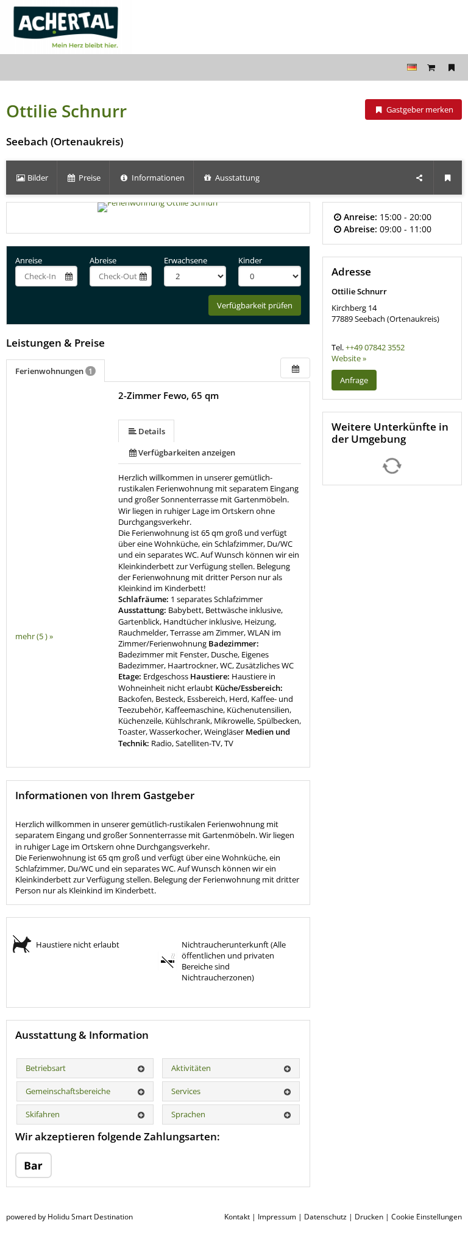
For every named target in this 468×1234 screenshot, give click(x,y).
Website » (349, 358)
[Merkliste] (451, 67)
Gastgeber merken (419, 109)
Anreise (28, 260)
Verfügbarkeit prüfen (254, 305)
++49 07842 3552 (375, 347)
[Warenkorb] (431, 67)
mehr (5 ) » (34, 636)
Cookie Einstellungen (426, 1216)
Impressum (277, 1216)
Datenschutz (325, 1216)
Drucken (369, 1216)
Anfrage (354, 380)
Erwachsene (185, 260)
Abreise (103, 260)
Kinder (250, 260)
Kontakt (237, 1216)
